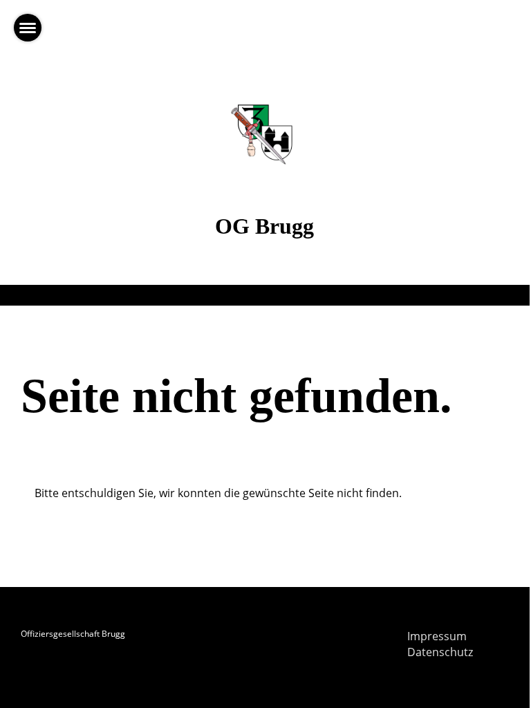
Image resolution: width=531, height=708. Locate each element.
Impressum (437, 636)
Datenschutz (440, 652)
